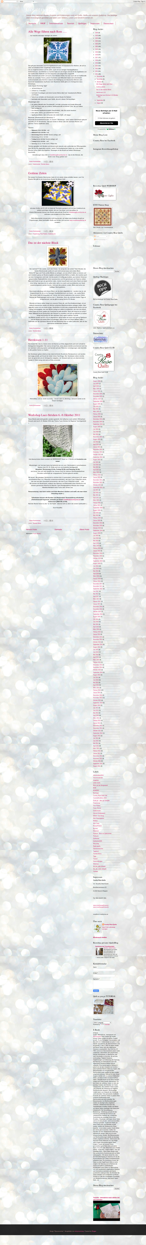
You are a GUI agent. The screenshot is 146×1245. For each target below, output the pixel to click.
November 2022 (97, 452)
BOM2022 (96, 790)
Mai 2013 (95, 713)
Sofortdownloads (56, 23)
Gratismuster (36, 164)
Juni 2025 (96, 406)
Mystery (95, 828)
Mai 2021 (95, 495)
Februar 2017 (97, 601)
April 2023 (96, 444)
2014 (96, 66)
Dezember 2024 (97, 419)
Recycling (96, 843)
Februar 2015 (97, 662)
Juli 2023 (95, 442)
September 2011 (97, 763)
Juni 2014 (96, 680)
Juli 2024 (95, 429)
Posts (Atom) (37, 533)
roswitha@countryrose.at (71, 499)
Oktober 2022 (97, 454)
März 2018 (96, 576)
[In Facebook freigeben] (50, 162)
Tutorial (95, 859)
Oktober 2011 (97, 761)
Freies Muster (97, 808)
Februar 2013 (97, 720)
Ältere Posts (84, 530)
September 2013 (98, 703)
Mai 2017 (95, 594)
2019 (96, 52)
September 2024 (98, 424)
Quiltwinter (96, 838)
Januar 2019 (96, 551)
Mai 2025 (95, 409)
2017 (96, 57)
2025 (96, 35)
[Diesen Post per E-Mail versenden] (45, 162)
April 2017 (96, 596)
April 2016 (96, 627)
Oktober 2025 (97, 399)
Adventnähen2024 (98, 775)
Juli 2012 (95, 738)
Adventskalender (98, 777)
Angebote (96, 780)
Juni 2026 (96, 383)
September (100, 100)
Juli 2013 (95, 708)
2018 (96, 54)
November (100, 79)
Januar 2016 (96, 634)
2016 (96, 60)
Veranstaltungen (97, 861)
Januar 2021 (96, 505)
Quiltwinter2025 (97, 841)
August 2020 (96, 510)
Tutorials (70, 23)
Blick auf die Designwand (100, 785)
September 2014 (98, 672)
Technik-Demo (45, 164)
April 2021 (96, 497)
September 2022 (98, 457)
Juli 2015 (95, 649)
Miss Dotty (96, 823)
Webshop (96, 864)
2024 (96, 38)
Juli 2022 (95, 462)
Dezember (100, 76)
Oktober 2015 (97, 642)
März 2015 (96, 659)
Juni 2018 (96, 568)
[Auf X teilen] (48, 162)
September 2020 (98, 507)
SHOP (42, 23)
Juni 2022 (96, 464)
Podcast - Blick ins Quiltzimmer (102, 833)
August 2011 (96, 766)
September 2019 (98, 530)
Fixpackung (36, 234)
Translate (107, 1024)
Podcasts (96, 836)
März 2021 (96, 500)
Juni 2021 (96, 492)
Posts (97, 236)
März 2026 (96, 388)
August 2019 (96, 533)
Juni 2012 (96, 741)
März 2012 (96, 748)
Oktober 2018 (97, 558)
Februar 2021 (97, 502)
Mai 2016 (95, 624)
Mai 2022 (95, 467)
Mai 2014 (95, 682)
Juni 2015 (96, 652)
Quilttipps (82, 23)
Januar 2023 (96, 447)
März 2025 (96, 411)
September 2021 (98, 487)
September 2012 (98, 733)
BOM (94, 788)
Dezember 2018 (97, 553)
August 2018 (96, 563)
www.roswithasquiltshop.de (101, 907)
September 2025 (98, 401)
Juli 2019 (95, 535)
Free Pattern (43, 234)
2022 (96, 44)
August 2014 (96, 675)
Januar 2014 (96, 692)
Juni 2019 (96, 538)
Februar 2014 (97, 690)
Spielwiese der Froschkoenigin (104, 946)
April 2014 (96, 685)
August (99, 103)
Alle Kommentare (100, 239)
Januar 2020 (96, 520)
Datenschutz (109, 23)
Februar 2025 (97, 414)
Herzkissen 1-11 (38, 340)
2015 (96, 63)
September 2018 (98, 561)
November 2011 (97, 758)
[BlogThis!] (47, 162)
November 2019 (97, 525)
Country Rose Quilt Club (100, 795)
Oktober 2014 (97, 670)
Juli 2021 (95, 490)
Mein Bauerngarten (98, 818)
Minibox (95, 821)
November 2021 (97, 482)
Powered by (102, 129)
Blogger (94, 1231)
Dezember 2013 (97, 695)
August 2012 (96, 735)
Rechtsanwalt (97, 1036)
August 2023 (96, 439)
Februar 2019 (97, 548)
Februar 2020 (97, 518)
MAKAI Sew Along (98, 816)
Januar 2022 (96, 477)
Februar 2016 (97, 632)
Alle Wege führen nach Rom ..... (47, 31)
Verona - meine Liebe (110, 948)
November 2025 (97, 396)
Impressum (95, 23)
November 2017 (97, 586)
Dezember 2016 (97, 606)
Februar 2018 (97, 578)
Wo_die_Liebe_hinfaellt (99, 869)
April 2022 (96, 469)
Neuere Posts (31, 530)
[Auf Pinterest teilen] (52, 162)
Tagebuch (96, 851)
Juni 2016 (96, 621)
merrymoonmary (79, 1231)
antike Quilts (96, 783)
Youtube (95, 871)
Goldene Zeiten (37, 173)
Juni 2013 (96, 710)
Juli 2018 (95, 566)
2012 (96, 71)
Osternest (96, 831)
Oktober (99, 82)
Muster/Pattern (97, 826)
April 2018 (96, 573)
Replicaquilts (97, 846)
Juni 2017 (96, 591)
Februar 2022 (97, 475)
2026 (96, 32)
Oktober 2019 (97, 528)
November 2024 (97, 421)
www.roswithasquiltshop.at (77, 220)
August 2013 (96, 705)
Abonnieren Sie (106, 123)
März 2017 (96, 599)
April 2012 (96, 746)
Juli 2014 (95, 677)
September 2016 (98, 614)
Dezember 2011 (97, 756)
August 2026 (96, 381)
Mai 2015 (95, 654)
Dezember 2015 (97, 637)
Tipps (94, 856)
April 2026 (96, 386)
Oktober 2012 (97, 730)
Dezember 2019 (97, 523)
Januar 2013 (96, 723)
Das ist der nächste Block (43, 243)
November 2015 (97, 639)
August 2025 (96, 404)
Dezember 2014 (97, 665)
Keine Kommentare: (35, 161)
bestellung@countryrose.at (58, 155)
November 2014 (97, 667)
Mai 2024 (95, 434)
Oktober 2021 (97, 485)
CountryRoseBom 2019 (99, 798)
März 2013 (96, 718)
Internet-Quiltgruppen (99, 813)
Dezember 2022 (97, 449)
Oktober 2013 (97, 700)
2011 (96, 74)
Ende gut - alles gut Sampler (101, 800)
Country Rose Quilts (50, 9)
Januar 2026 (96, 391)
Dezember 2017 (97, 584)
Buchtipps (96, 793)
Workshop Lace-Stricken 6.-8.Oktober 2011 (54, 415)
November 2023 (97, 437)
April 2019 (96, 543)
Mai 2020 (95, 515)
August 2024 (96, 426)
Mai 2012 (95, 743)
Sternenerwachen (98, 848)
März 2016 (96, 629)
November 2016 (97, 609)
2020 (96, 49)
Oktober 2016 (97, 611)
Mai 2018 (95, 571)
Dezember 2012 (97, 725)
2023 (96, 41)
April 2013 (96, 715)
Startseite (32, 23)
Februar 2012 (97, 751)
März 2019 (96, 545)
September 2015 (98, 644)
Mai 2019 (95, 540)
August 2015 (96, 647)
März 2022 (96, 472)
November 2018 (97, 556)
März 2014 (96, 687)
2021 (96, 46)
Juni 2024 (96, 431)
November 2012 (97, 728)
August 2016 (96, 616)
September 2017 (98, 588)
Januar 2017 (96, 604)
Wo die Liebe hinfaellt (99, 866)
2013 (96, 68)
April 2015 (96, 657)
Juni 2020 (96, 513)
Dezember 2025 (97, 394)
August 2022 (96, 459)
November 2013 (97, 697)
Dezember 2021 (97, 480)
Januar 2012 (96, 753)
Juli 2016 (95, 619)
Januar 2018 (96, 581)
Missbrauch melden (100, 937)
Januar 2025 (96, 416)
